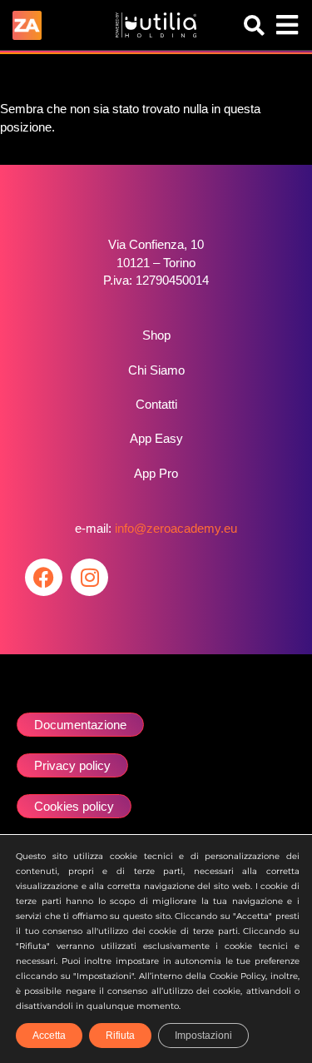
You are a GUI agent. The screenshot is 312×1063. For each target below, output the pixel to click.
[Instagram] (89, 577)
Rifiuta (120, 1035)
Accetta (49, 1035)
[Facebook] (43, 577)
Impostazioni (203, 1035)
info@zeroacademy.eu (176, 528)
